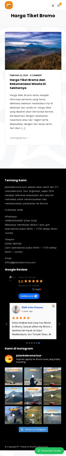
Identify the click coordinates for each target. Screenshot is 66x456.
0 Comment (36, 75)
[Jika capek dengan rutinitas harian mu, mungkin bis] (14, 376)
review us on (27, 295)
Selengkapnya (18, 138)
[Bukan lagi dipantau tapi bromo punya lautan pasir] (33, 376)
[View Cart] (58, 5)
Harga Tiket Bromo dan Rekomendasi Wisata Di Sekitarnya (28, 84)
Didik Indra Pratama (32, 307)
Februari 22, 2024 (19, 75)
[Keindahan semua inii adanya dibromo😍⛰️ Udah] (52, 376)
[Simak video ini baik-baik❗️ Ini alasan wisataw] (33, 396)
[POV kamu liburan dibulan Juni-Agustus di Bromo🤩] (14, 415)
